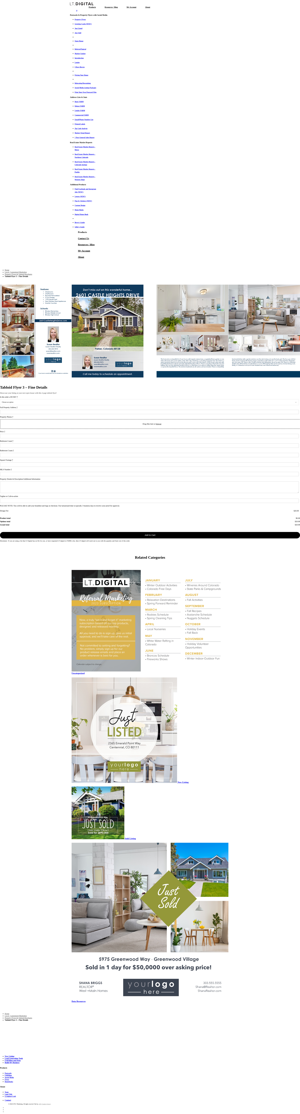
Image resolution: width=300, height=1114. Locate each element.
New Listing (183, 782)
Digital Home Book (81, 214)
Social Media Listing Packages (85, 88)
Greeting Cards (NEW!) (83, 24)
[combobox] (149, 402)
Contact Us (83, 238)
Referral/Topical (80, 49)
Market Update (80, 54)
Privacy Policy (4, 1104)
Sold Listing (130, 838)
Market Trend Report (82, 133)
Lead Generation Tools (14, 1058)
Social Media (9, 1077)
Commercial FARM (82, 115)
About (147, 7)
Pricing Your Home (81, 75)
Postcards (8, 1073)
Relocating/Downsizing (83, 83)
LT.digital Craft (10, 1096)
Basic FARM (79, 102)
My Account (131, 7)
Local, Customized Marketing (16, 272)
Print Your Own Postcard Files (85, 92)
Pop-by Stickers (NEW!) (83, 201)
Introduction (79, 58)
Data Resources (79, 1001)
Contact (8, 1100)
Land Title (8, 1094)
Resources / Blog (111, 7)
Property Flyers (80, 19)
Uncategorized (78, 673)
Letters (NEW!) (80, 196)
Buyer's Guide (80, 222)
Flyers (7, 1079)
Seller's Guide (79, 227)
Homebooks (9, 1082)
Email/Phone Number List (84, 120)
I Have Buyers (80, 67)
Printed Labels (80, 124)
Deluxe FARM (80, 106)
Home (7, 270)
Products (92, 7)
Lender (77, 62)
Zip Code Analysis (81, 128)
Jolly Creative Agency (45, 1104)
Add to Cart (150, 535)
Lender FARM (80, 110)
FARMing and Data (13, 1060)
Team (7, 1092)
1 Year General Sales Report (84, 137)
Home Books (79, 210)
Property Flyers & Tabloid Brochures (18, 274)
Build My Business (12, 1063)
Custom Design (80, 205)
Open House (79, 41)
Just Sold (78, 33)
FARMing (8, 1075)
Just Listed (78, 28)
